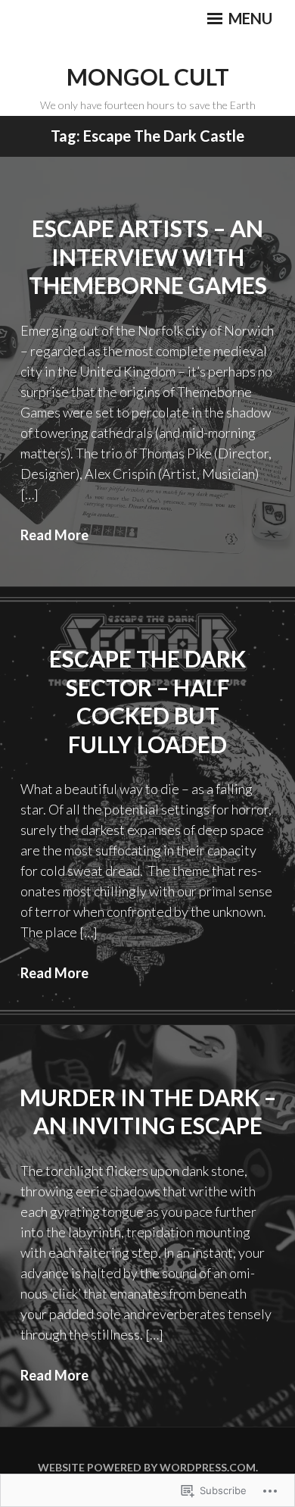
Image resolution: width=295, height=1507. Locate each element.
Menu (248, 18)
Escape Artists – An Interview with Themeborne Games (148, 256)
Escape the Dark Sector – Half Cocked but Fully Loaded (147, 701)
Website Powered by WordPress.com (147, 1467)
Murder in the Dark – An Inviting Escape (148, 1111)
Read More (54, 535)
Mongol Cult (148, 76)
